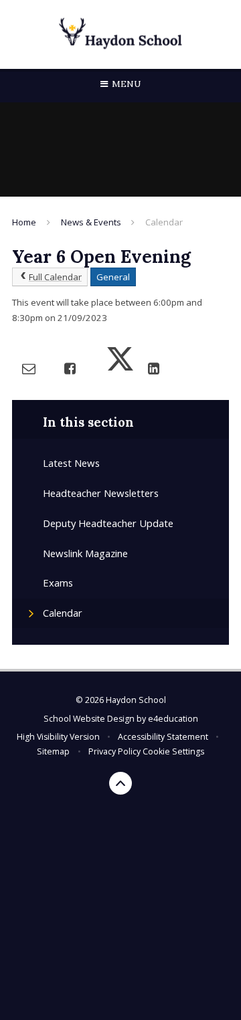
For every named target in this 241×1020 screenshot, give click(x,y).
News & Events (91, 222)
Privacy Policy (114, 751)
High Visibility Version (58, 736)
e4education (173, 718)
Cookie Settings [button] (173, 751)
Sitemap (53, 751)
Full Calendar (55, 277)
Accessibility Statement (163, 736)
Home (24, 222)
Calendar (164, 222)
